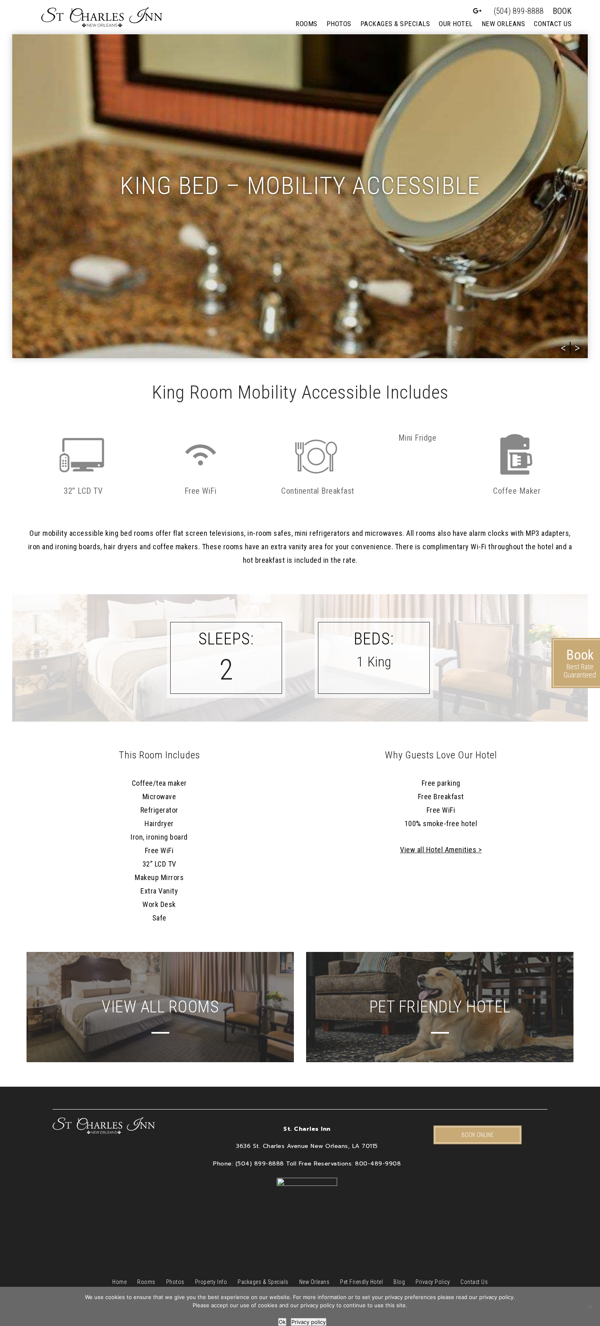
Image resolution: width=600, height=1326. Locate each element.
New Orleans (503, 24)
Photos (339, 24)
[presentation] (563, 348)
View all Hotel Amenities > (441, 849)
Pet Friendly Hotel (361, 1282)
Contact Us (552, 24)
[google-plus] (477, 11)
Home (119, 1282)
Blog (399, 1282)
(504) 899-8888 (519, 11)
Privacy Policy (433, 1282)
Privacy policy (308, 1322)
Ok (282, 1322)
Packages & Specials (395, 24)
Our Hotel (456, 24)
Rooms (307, 24)
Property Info (211, 1282)
